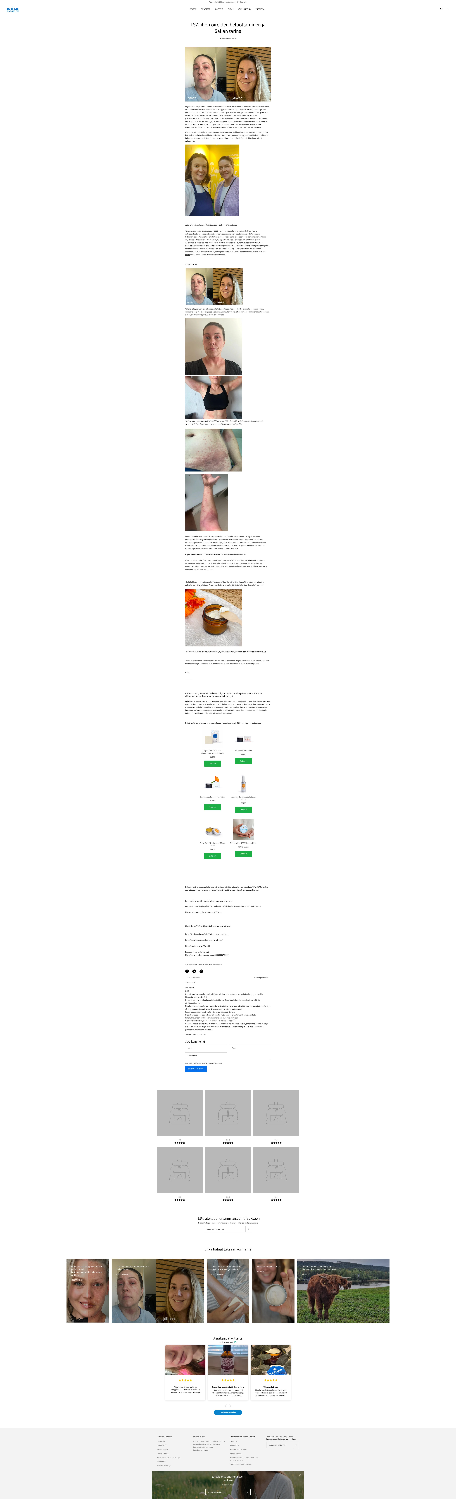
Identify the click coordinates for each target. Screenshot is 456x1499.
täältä (187, 254)
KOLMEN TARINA (244, 9)
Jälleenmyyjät (162, 1449)
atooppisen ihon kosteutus (82, 1283)
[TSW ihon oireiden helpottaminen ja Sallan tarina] (158, 1291)
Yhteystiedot (162, 1445)
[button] (226, 1405)
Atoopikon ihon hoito (238, 1449)
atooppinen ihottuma (219, 1277)
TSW (220, 964)
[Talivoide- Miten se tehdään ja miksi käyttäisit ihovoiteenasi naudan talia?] (343, 1291)
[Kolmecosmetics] (13, 9)
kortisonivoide (217, 1283)
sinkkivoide (215, 1289)
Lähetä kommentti (196, 1069)
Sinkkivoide (190, 560)
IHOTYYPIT (219, 9)
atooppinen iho (203, 964)
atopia (210, 964)
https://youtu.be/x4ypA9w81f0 (197, 946)
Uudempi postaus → (262, 977)
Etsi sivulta (161, 1441)
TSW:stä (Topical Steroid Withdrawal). (224, 118)
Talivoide (233, 1441)
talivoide (260, 1271)
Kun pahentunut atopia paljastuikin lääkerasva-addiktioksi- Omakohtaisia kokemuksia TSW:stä (223, 906)
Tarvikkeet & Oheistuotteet (240, 1464)
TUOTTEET (205, 9)
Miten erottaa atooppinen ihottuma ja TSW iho (203, 912)
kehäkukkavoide (88, 1286)
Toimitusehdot (163, 1453)
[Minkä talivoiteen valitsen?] (273, 1291)
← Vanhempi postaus (193, 977)
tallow (314, 1274)
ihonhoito (216, 964)
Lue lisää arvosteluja (228, 1412)
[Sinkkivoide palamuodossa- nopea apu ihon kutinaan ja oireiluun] (228, 1291)
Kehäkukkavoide (193, 582)
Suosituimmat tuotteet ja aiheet (242, 1437)
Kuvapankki (161, 1461)
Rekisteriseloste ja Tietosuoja (168, 1457)
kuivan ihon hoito (233, 1283)
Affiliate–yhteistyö (164, 1465)
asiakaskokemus (193, 964)
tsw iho (74, 1289)
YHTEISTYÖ (260, 9)
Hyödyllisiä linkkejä (164, 1437)
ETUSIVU (193, 9)
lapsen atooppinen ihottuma (222, 1286)
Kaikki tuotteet (235, 1453)
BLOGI (230, 9)
